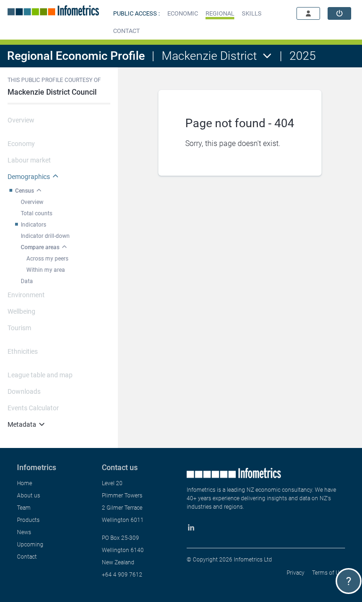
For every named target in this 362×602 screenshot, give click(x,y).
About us (28, 495)
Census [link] (24, 190)
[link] (339, 13)
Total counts (36, 213)
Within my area (45, 270)
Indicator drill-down (45, 236)
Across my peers (47, 258)
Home (24, 483)
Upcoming (30, 544)
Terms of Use (328, 572)
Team (24, 507)
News (24, 532)
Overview (32, 202)
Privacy (295, 572)
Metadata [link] (22, 424)
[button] (183, 13)
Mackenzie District (209, 56)
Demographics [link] (29, 176)
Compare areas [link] (40, 247)
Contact (27, 556)
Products (28, 520)
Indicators (33, 224)
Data (27, 281)
